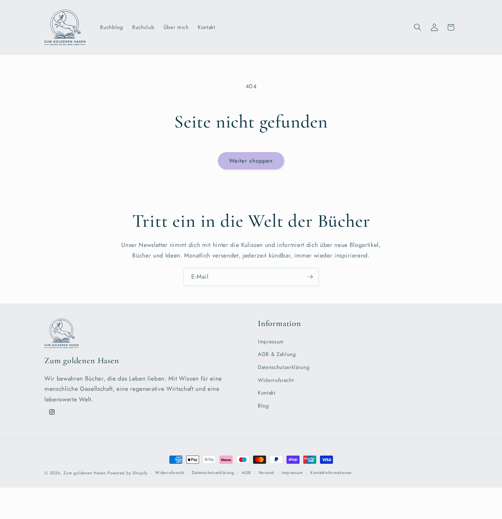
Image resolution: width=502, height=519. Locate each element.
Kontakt (267, 393)
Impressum (271, 341)
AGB (246, 473)
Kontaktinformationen (331, 473)
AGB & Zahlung (277, 354)
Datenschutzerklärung (283, 367)
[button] (417, 27)
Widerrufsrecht (276, 380)
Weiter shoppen (251, 161)
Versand (266, 473)
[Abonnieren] (310, 277)
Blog (263, 406)
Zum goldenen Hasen (85, 473)
